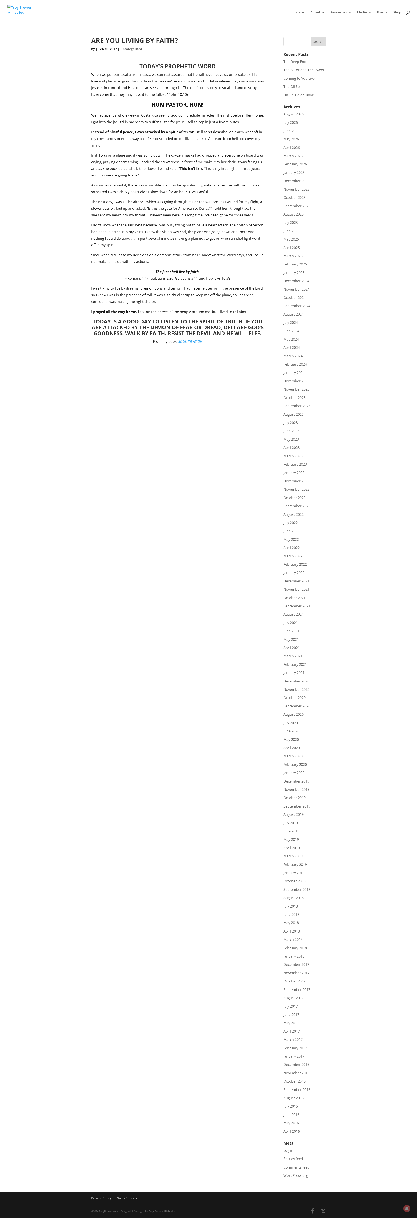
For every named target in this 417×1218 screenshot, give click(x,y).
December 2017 (296, 964)
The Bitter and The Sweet (303, 70)
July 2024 (290, 322)
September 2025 (296, 206)
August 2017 (293, 997)
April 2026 (291, 147)
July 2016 (290, 1106)
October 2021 (294, 597)
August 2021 (293, 614)
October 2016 (294, 1081)
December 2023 (296, 381)
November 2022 (296, 489)
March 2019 (293, 856)
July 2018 (290, 906)
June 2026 (291, 131)
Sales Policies (127, 1198)
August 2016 (293, 1098)
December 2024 (296, 281)
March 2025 (293, 256)
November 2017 (296, 973)
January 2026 (293, 172)
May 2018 (291, 922)
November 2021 (296, 589)
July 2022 (290, 522)
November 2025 (296, 189)
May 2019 (291, 839)
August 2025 (293, 214)
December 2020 (296, 681)
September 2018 (296, 889)
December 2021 (296, 581)
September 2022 (296, 506)
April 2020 (291, 747)
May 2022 (291, 539)
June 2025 (291, 231)
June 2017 (291, 1014)
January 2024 (293, 372)
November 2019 (296, 789)
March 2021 (293, 656)
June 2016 (291, 1114)
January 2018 (293, 956)
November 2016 (296, 1073)
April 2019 (291, 848)
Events (382, 13)
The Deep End (294, 61)
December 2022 (296, 481)
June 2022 (291, 531)
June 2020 (291, 731)
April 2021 (291, 647)
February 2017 (295, 1048)
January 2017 (293, 1056)
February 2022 (295, 564)
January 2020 (293, 772)
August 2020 (293, 714)
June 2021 (291, 631)
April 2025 (291, 247)
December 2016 (296, 1064)
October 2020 (294, 697)
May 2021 (291, 639)
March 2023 (293, 456)
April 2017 (291, 1031)
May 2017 (291, 1022)
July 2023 (290, 422)
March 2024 (293, 356)
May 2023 (291, 439)
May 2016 (291, 1123)
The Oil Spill (292, 86)
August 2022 (293, 514)
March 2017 (293, 1039)
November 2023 (296, 389)
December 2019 (296, 781)
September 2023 (296, 406)
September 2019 (296, 806)
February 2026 (295, 164)
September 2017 (296, 989)
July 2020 (290, 722)
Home (300, 13)
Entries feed (293, 1158)
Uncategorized (131, 49)
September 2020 (296, 706)
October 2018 (294, 881)
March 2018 (293, 939)
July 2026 (290, 122)
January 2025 (293, 272)
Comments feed (296, 1167)
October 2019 (294, 797)
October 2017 (294, 981)
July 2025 (290, 222)
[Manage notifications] (406, 1208)
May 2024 (291, 339)
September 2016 (296, 1089)
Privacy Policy (101, 1198)
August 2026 (293, 114)
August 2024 (293, 314)
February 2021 (295, 664)
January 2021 (293, 672)
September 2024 (296, 305)
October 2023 (294, 397)
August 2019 (293, 814)
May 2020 (291, 739)
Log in (288, 1150)
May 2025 (291, 239)
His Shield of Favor (298, 95)
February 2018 (295, 948)
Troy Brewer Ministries (162, 1211)
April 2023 (291, 447)
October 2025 (294, 197)
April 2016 (291, 1131)
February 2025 (295, 264)
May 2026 (291, 139)
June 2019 (291, 831)
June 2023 (291, 431)
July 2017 (290, 1006)
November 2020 (296, 689)
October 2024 (294, 297)
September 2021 (296, 606)
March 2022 (293, 556)
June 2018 (291, 914)
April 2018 (291, 931)
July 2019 (290, 823)
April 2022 (291, 547)
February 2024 (295, 364)
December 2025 (296, 180)
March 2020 (293, 756)
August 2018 (293, 897)
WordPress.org (295, 1175)
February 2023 (295, 464)
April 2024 (291, 347)
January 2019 (293, 872)
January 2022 (293, 572)
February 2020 (295, 764)
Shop (397, 13)
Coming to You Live (299, 78)
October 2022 (294, 497)
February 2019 (295, 864)
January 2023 (293, 472)
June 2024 (291, 331)
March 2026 (293, 155)
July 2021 (290, 622)
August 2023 (293, 414)
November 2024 (296, 289)
